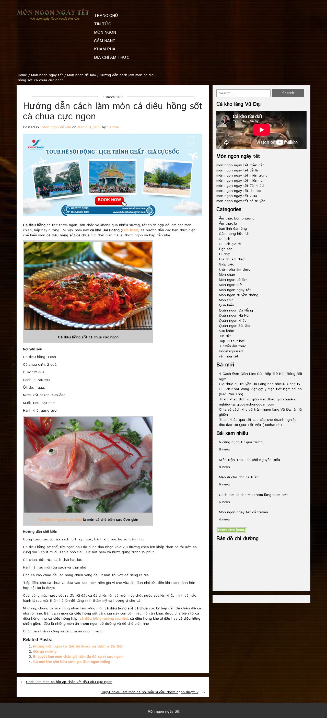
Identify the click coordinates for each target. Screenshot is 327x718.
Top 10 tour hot (232, 341)
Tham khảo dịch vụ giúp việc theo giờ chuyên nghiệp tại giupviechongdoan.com (257, 402)
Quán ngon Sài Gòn (235, 325)
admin (114, 127)
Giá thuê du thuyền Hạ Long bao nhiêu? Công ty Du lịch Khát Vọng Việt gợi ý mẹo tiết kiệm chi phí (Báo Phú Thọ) (260, 389)
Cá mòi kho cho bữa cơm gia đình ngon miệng (71, 661)
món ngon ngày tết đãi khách (240, 185)
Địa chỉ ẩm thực (232, 259)
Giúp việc (226, 264)
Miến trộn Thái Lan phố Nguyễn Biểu (249, 459)
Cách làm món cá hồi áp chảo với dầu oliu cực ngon (69, 682)
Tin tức (225, 336)
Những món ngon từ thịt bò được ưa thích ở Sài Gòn (78, 646)
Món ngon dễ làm (81, 75)
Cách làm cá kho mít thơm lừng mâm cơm (253, 494)
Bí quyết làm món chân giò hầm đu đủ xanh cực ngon (78, 656)
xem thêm (130, 230)
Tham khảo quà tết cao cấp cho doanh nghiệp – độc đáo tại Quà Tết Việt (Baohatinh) (259, 422)
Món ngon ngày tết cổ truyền (243, 512)
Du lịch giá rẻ (230, 244)
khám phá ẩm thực (234, 269)
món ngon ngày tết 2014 (236, 196)
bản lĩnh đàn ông (233, 228)
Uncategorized (231, 351)
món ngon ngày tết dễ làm (238, 170)
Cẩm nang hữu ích (234, 233)
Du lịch (224, 238)
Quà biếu (226, 305)
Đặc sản (225, 249)
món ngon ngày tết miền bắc (240, 165)
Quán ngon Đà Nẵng (236, 310)
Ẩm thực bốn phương (236, 218)
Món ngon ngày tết (47, 75)
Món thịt (226, 300)
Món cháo (227, 274)
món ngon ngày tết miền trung (241, 175)
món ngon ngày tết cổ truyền (240, 201)
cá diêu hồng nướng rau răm (104, 618)
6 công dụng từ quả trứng (241, 442)
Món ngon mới (230, 284)
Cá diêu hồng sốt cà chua (60, 519)
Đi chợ (224, 254)
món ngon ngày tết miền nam (240, 180)
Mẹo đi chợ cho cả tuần (239, 477)
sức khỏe (226, 330)
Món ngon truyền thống (238, 295)
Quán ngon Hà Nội (234, 315)
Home (22, 75)
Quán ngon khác (232, 320)
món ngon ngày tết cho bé (238, 190)
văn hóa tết (228, 356)
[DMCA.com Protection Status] (231, 529)
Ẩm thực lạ (228, 223)
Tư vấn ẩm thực (232, 346)
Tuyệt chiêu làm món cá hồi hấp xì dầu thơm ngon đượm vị (150, 692)
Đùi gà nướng (44, 651)
